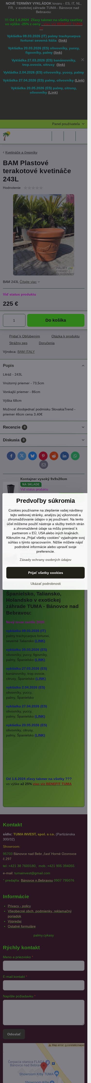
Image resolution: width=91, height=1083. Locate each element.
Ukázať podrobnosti (46, 584)
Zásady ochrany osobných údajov (45, 560)
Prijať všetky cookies (45, 573)
